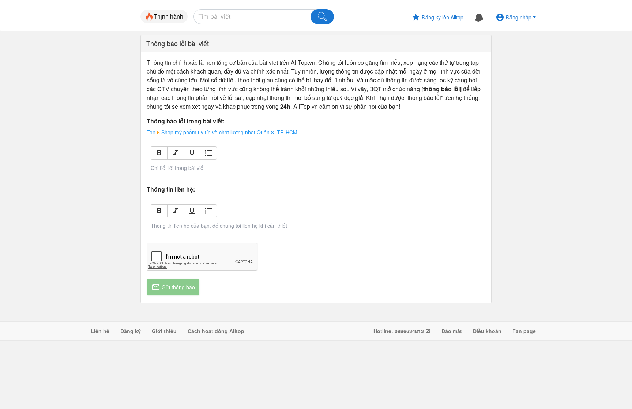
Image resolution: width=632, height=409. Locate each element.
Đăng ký (130, 331)
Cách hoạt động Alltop (216, 331)
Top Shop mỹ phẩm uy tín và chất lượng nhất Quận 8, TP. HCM (222, 132)
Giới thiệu (164, 331)
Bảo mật (451, 331)
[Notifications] (479, 17)
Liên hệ (100, 331)
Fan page (524, 331)
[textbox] (316, 167)
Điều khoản (487, 331)
